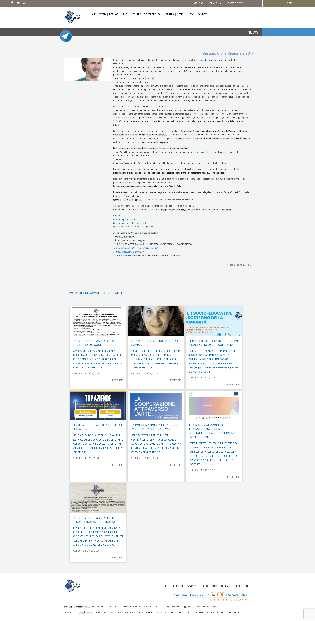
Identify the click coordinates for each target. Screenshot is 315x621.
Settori (181, 14)
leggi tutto (117, 380)
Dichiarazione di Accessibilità (234, 586)
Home (93, 14)
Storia (102, 14)
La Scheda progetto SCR (124, 219)
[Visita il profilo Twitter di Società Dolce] (18, 3)
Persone (113, 14)
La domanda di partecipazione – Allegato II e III (134, 226)
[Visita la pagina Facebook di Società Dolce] (12, 3)
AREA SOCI (199, 3)
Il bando (116, 215)
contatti (202, 14)
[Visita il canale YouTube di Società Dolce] (24, 3)
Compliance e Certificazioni (147, 14)
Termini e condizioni (173, 586)
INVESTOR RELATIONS (235, 3)
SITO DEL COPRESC (125, 255)
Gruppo (170, 14)
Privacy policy (193, 586)
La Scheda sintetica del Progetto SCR (130, 223)
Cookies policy (210, 586)
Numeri (125, 14)
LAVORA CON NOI (214, 3)
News (192, 14)
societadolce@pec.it (202, 151)
